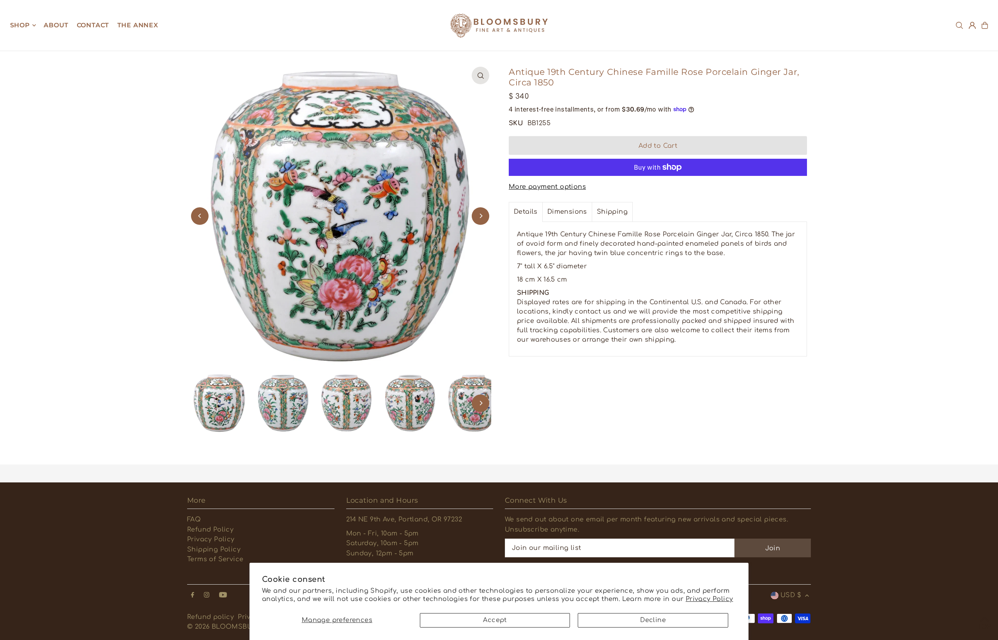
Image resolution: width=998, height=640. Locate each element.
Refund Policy (210, 529)
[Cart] (985, 25)
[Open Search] (959, 25)
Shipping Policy (214, 549)
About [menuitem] (56, 25)
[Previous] (200, 216)
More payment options (547, 186)
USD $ (790, 595)
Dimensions (567, 211)
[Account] (972, 25)
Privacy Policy (709, 599)
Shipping (612, 211)
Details (526, 211)
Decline (653, 620)
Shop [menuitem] (20, 25)
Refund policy (210, 616)
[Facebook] (192, 595)
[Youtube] (223, 595)
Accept (494, 620)
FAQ (194, 519)
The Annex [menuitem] (137, 25)
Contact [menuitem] (93, 25)
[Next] (480, 216)
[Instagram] (206, 595)
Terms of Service (215, 559)
